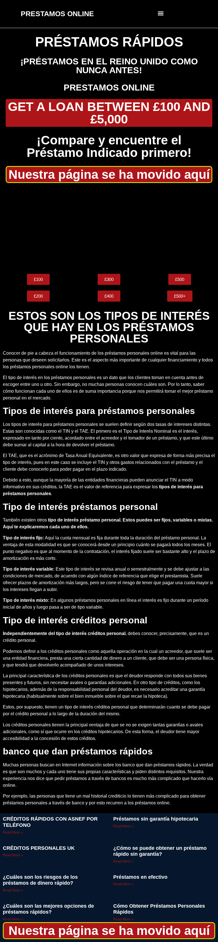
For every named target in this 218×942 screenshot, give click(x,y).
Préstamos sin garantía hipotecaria (155, 819)
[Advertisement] (109, 228)
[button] (160, 13)
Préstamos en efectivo (140, 877)
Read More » (13, 832)
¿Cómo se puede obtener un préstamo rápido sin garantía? (160, 851)
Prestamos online (109, 87)
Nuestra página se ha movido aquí (109, 174)
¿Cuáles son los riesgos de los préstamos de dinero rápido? (40, 880)
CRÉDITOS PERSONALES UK (39, 848)
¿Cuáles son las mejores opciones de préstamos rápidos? (48, 909)
